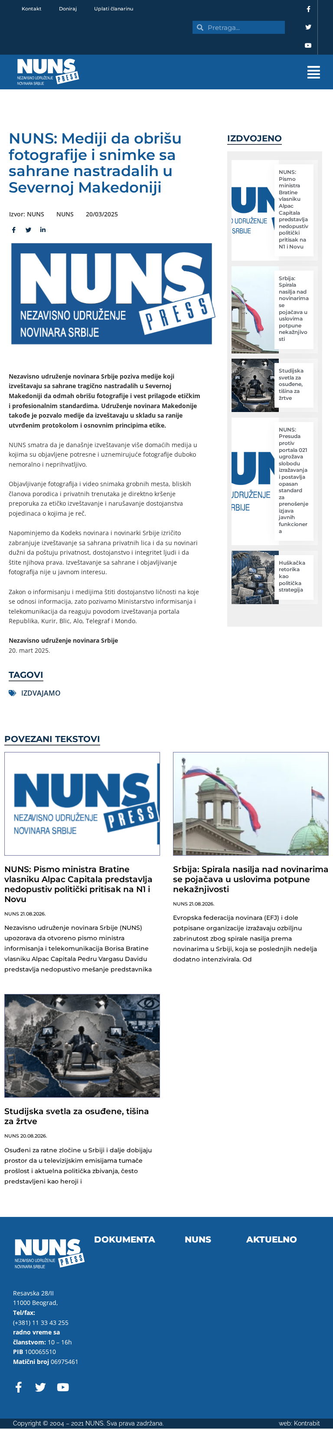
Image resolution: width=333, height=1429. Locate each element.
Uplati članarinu (113, 9)
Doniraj (68, 9)
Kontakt (32, 9)
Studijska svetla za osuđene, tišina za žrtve (291, 384)
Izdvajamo (41, 693)
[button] (211, 72)
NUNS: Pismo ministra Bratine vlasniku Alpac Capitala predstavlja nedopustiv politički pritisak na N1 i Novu (293, 209)
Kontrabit (307, 1423)
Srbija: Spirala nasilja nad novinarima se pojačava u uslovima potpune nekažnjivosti (294, 308)
